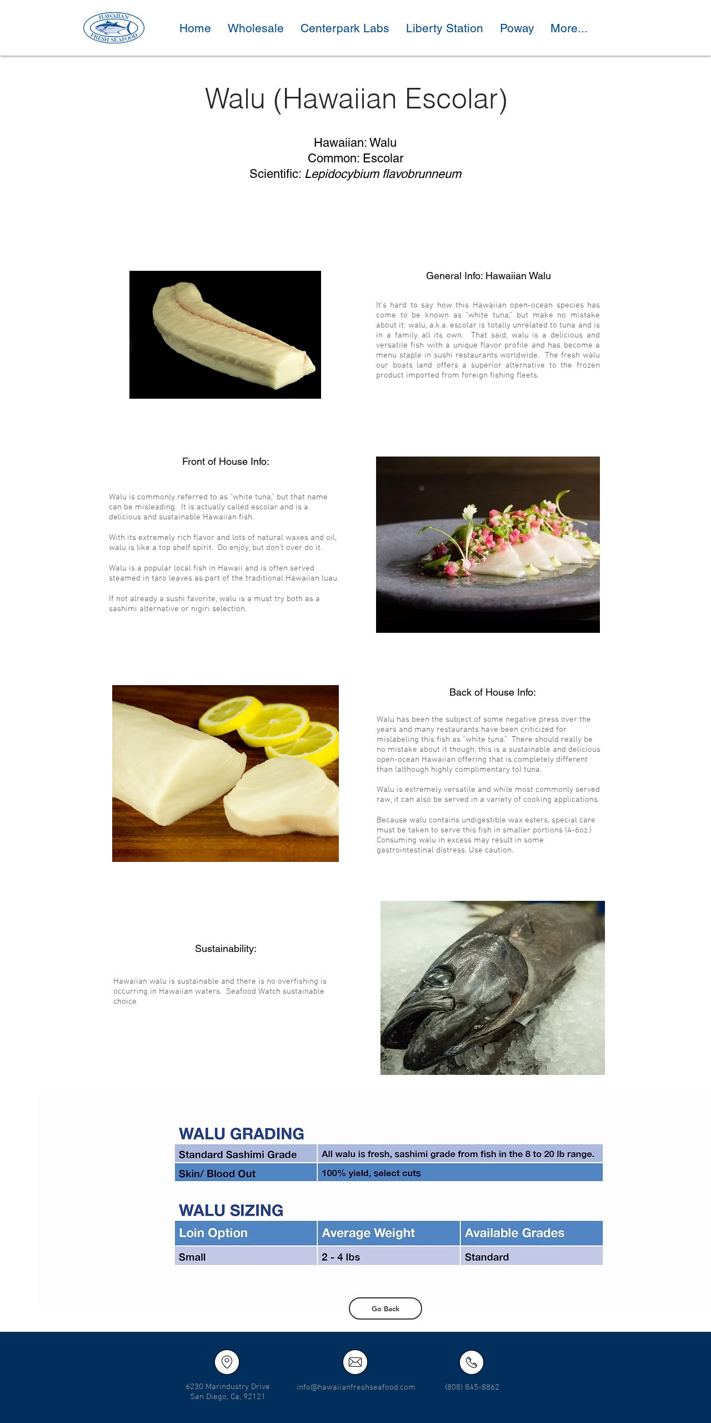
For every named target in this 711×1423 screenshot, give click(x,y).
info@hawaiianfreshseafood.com (356, 1387)
